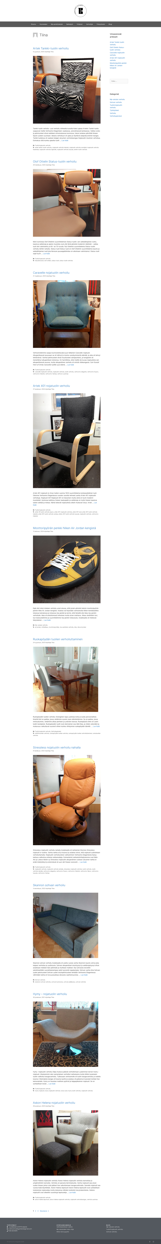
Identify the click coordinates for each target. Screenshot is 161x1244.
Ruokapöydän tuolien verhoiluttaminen (58, 639)
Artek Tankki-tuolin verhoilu (51, 48)
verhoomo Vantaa (51, 374)
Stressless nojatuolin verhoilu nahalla (57, 747)
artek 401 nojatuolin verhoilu (63, 512)
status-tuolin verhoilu (66, 260)
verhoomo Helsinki (39, 374)
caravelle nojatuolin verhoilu (43, 372)
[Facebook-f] (149, 1241)
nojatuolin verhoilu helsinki (60, 147)
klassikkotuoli (39, 260)
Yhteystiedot (101, 24)
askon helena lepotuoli (42, 1199)
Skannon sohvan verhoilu (49, 885)
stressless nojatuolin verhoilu (73, 869)
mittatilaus (45, 627)
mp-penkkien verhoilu (66, 627)
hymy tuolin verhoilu (74, 1090)
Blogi (110, 24)
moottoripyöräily (54, 627)
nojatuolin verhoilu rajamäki (48, 149)
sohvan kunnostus (57, 982)
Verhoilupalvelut (56, 731)
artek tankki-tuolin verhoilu (43, 147)
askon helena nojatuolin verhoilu (60, 1199)
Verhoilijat (89, 24)
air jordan (38, 627)
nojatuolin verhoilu (58, 372)
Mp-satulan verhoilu (41, 625)
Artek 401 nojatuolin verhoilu (51, 385)
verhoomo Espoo (92, 372)
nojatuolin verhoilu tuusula (65, 149)
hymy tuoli (64, 1090)
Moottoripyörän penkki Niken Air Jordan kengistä (64, 528)
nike (75, 627)
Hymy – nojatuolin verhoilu (50, 994)
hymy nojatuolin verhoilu (52, 1090)
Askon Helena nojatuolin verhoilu (54, 1102)
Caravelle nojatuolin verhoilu (51, 272)
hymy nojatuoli (39, 1090)
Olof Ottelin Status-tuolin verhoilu (54, 161)
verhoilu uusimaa (92, 1199)
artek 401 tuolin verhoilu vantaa (48, 514)
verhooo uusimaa (62, 374)
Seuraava (44, 1211)
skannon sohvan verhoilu (43, 982)
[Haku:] (119, 81)
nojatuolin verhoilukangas (78, 1199)
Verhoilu (113, 113)
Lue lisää (64, 140)
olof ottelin (47, 260)
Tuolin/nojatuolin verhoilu (42, 145)
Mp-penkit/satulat (57, 24)
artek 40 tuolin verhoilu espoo (44, 512)
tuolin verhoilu (69, 372)
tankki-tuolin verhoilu (80, 149)
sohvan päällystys (69, 982)
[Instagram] (153, 1241)
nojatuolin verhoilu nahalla (55, 869)
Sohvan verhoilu (40, 980)
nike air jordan (81, 627)
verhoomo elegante (80, 372)
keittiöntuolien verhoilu (42, 733)
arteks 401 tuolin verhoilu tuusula (69, 514)
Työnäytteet (114, 110)
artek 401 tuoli (77, 512)
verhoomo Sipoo (86, 871)
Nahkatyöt (69, 24)
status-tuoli (55, 260)
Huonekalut (43, 24)
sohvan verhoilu (81, 982)
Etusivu (33, 24)
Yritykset (79, 24)
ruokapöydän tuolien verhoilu (59, 733)
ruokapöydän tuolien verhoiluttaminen (80, 733)
